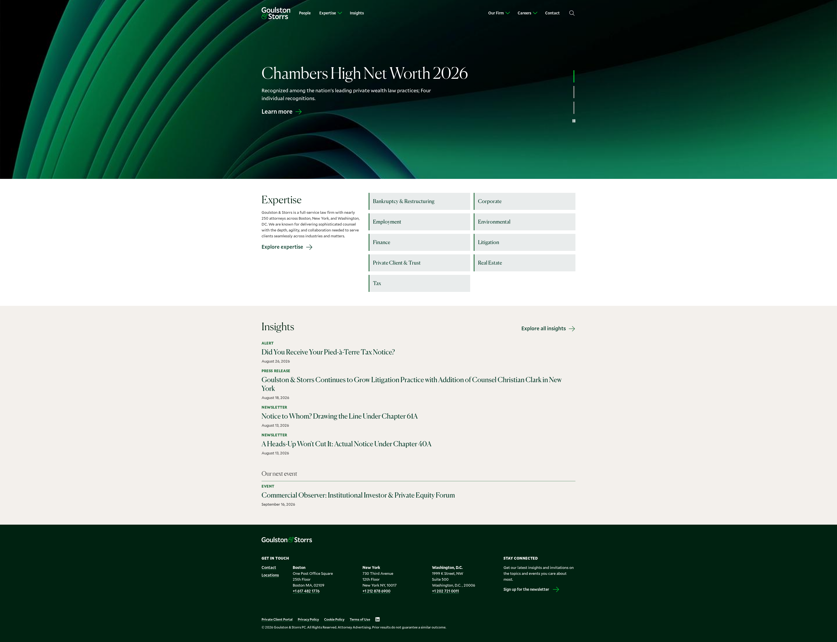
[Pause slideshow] (573, 121)
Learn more (277, 115)
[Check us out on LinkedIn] (377, 619)
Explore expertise (282, 246)
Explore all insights (543, 328)
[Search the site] (571, 13)
